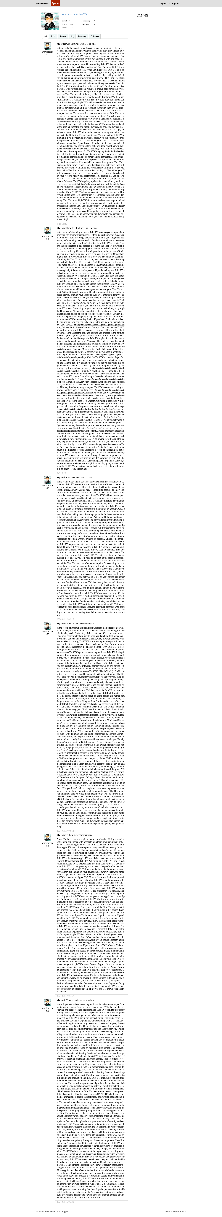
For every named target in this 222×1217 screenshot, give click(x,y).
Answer (63, 36)
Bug (72, 36)
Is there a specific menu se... (79, 835)
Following (82, 36)
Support (65, 1211)
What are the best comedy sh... (80, 623)
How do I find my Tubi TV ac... (81, 228)
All (45, 36)
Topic (53, 36)
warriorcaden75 (47, 53)
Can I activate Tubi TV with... (80, 477)
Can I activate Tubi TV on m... (81, 43)
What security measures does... (81, 1000)
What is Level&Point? (175, 1211)
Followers (95, 36)
